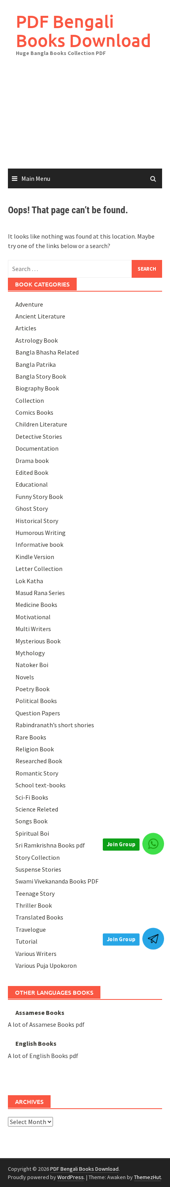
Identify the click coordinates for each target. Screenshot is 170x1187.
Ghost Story (31, 508)
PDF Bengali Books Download (83, 30)
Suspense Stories (38, 869)
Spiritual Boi (32, 833)
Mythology (30, 653)
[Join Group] (153, 844)
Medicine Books (36, 605)
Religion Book (34, 749)
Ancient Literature (40, 316)
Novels (24, 677)
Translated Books (39, 917)
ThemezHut (147, 1177)
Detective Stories (38, 436)
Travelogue (30, 929)
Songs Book (31, 821)
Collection (29, 400)
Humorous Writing (40, 533)
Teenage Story (35, 893)
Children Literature (41, 424)
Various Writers (36, 954)
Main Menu (35, 178)
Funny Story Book (39, 497)
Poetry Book (32, 689)
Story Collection (37, 857)
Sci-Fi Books (31, 797)
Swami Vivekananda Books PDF (56, 881)
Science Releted (36, 809)
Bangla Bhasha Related (47, 352)
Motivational (33, 617)
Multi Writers (33, 629)
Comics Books (34, 412)
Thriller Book (33, 905)
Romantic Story (36, 773)
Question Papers (37, 713)
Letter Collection (38, 569)
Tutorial (26, 941)
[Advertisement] (85, 118)
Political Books (36, 701)
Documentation (37, 448)
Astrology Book (36, 340)
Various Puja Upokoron (46, 965)
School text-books (40, 785)
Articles (25, 328)
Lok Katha (29, 581)
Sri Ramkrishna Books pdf (50, 845)
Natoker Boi (31, 665)
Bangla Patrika (35, 364)
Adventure (29, 304)
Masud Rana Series (40, 593)
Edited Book (31, 472)
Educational (31, 484)
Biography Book (37, 388)
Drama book (32, 461)
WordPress (70, 1177)
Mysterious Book (37, 641)
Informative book (39, 544)
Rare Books (30, 737)
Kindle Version (34, 557)
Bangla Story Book (40, 376)
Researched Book (38, 761)
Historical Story (36, 521)
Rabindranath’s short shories (54, 725)
